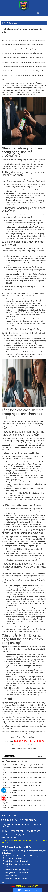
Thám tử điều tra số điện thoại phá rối (15, 878)
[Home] (23, 5)
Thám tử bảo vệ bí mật (10, 875)
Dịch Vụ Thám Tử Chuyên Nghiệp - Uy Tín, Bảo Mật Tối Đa (22, 782)
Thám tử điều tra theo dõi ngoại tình (15, 861)
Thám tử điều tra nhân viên (12, 867)
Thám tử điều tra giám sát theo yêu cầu (16, 864)
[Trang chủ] (2, 23)
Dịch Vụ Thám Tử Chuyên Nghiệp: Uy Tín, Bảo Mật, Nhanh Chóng (24, 765)
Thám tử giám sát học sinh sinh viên (15, 873)
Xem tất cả (22, 761)
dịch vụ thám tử (20, 627)
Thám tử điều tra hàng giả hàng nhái (15, 870)
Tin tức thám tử (12, 23)
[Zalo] (3, 790)
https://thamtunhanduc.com (27, 745)
